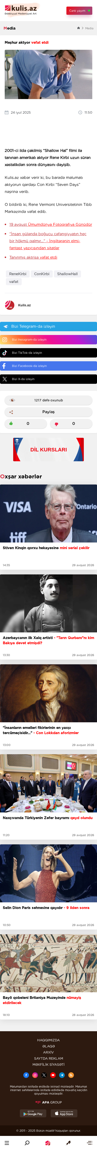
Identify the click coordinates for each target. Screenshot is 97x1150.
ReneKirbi (17, 274)
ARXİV (48, 1052)
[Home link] (47, 1143)
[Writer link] (68, 1143)
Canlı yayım (77, 10)
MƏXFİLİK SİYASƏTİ (48, 1064)
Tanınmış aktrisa (33, 257)
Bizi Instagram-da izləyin (29, 339)
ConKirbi (41, 274)
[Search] (27, 1143)
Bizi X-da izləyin (23, 379)
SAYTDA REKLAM (48, 1058)
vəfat (13, 282)
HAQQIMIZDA (48, 1040)
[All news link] (89, 1143)
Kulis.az (24, 305)
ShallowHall (67, 274)
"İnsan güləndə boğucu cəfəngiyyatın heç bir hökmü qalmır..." (47, 241)
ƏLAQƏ (48, 1046)
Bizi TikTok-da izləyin (27, 352)
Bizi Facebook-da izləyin (29, 366)
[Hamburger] (7, 1143)
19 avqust (50, 224)
